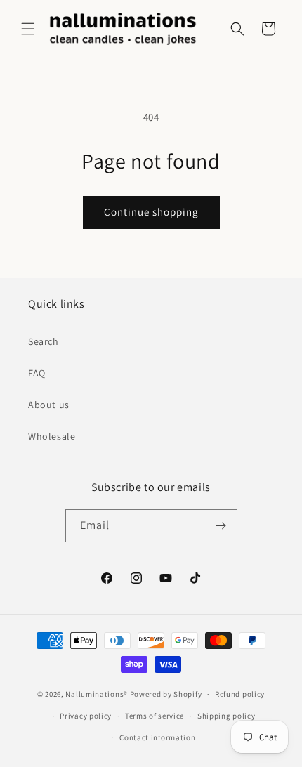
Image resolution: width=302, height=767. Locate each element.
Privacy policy (86, 716)
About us (49, 404)
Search (43, 341)
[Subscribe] (221, 525)
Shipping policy (226, 716)
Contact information (157, 737)
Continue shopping (151, 211)
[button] (28, 28)
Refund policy (240, 694)
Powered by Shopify (166, 694)
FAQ (37, 373)
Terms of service (154, 716)
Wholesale (51, 436)
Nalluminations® (96, 694)
